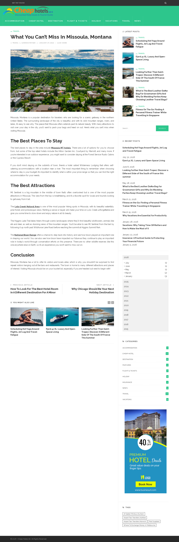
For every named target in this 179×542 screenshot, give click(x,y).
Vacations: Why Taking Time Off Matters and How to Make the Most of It (144, 227)
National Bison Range (25, 235)
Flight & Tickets (77, 21)
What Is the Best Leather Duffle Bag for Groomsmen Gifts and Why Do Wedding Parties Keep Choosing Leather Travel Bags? (145, 189)
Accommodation (14, 21)
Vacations (111, 21)
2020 (126, 305)
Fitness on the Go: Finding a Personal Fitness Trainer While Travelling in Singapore (151, 112)
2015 (126, 329)
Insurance (145, 382)
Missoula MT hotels (61, 148)
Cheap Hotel (36, 21)
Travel (126, 21)
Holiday (96, 21)
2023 (126, 291)
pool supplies (154, 521)
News (138, 21)
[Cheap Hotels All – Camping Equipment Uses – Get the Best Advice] (28, 11)
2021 (126, 301)
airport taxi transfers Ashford (135, 518)
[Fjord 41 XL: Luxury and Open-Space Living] (62, 316)
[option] (26, 321)
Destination (55, 21)
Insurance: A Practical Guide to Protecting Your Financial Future (143, 240)
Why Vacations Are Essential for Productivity (145, 215)
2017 (126, 319)
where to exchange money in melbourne (139, 525)
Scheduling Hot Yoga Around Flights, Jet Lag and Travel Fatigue (24, 332)
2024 (126, 286)
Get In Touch (18, 3)
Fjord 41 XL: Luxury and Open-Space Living (144, 160)
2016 (126, 324)
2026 (126, 257)
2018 (126, 315)
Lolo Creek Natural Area (27, 206)
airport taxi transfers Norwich (135, 521)
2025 (126, 282)
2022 (126, 296)
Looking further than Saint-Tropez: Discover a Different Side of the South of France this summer (145, 173)
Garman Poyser (29, 43)
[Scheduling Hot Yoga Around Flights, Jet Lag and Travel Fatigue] (26, 316)
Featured (145, 365)
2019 (126, 310)
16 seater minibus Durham (134, 514)
